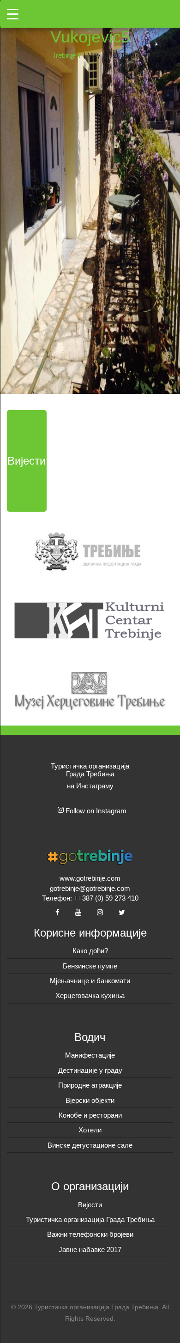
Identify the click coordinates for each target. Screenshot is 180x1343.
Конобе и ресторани (90, 1115)
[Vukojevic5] (90, 196)
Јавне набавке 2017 (90, 1249)
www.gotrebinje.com (90, 878)
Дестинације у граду (90, 1070)
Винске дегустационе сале (90, 1145)
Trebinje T (67, 55)
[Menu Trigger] (12, 14)
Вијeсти (90, 1205)
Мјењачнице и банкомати (90, 981)
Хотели (90, 1130)
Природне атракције (90, 1085)
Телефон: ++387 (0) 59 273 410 (90, 898)
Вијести (26, 460)
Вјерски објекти (90, 1100)
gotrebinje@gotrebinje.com (90, 888)
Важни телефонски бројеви (90, 1234)
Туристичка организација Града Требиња (90, 1219)
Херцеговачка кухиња (90, 995)
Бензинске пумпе (90, 966)
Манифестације (90, 1055)
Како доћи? (90, 951)
